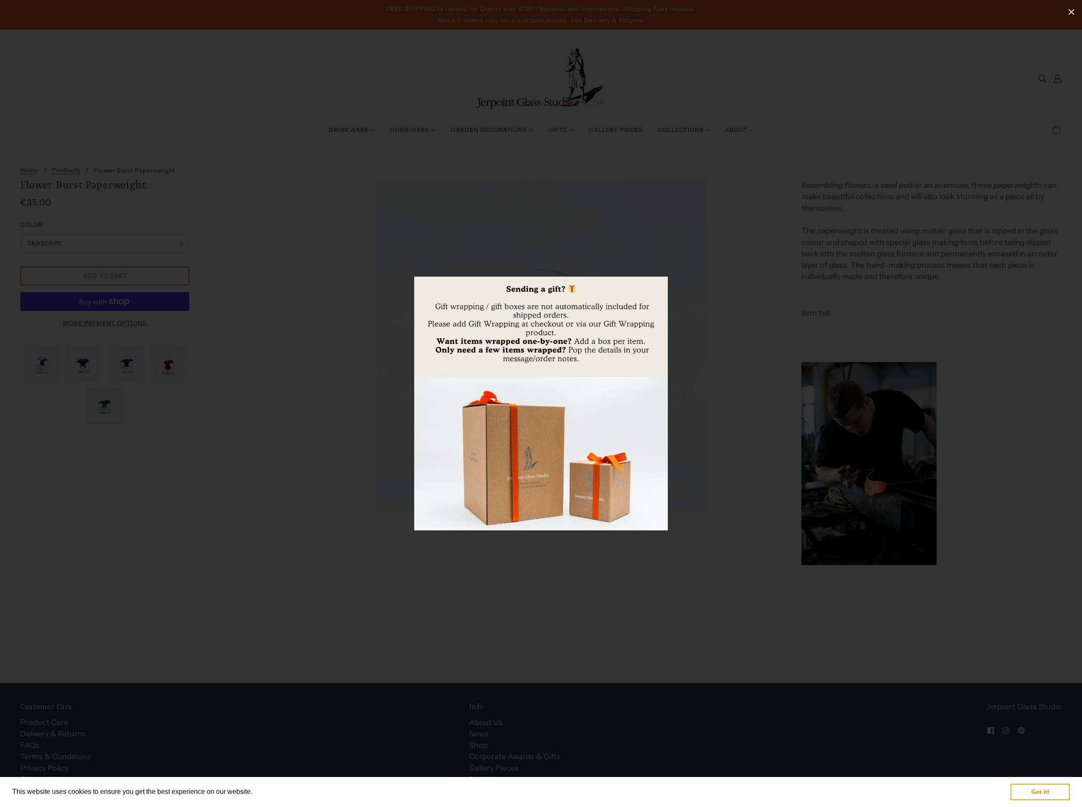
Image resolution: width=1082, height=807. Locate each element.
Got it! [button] (1040, 791)
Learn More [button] (272, 791)
